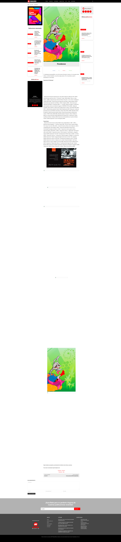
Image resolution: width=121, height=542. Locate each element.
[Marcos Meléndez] (84, 8)
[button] (92, 1)
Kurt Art (46, 475)
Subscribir (76, 508)
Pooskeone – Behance (61, 470)
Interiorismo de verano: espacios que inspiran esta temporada (37, 61)
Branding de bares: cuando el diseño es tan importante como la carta (37, 52)
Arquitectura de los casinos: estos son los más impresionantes (85, 523)
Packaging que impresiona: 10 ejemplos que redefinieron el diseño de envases (37, 71)
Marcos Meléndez (88, 8)
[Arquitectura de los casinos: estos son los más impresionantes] (78, 523)
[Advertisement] (61, 88)
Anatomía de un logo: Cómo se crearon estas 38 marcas (85, 520)
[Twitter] (90, 1)
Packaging (30, 71)
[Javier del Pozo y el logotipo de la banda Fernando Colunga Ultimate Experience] (78, 526)
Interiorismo (30, 34)
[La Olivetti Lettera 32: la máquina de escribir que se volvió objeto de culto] (31, 42)
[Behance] (33, 105)
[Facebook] (85, 1)
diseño (29, 43)
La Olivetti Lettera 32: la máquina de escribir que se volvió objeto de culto (37, 42)
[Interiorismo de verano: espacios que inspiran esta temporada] (31, 61)
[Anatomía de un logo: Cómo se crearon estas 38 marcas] (78, 520)
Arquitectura (30, 62)
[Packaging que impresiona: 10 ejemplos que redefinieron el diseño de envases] (31, 70)
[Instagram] (87, 1)
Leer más (35, 46)
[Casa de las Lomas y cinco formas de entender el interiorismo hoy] (31, 33)
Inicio (28, 4)
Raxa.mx (78, 536)
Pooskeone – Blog (61, 472)
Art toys (31, 4)
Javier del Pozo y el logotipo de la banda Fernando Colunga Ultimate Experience (84, 527)
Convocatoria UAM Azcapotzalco (72, 475)
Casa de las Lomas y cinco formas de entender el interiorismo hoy (37, 33)
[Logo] (32, 1)
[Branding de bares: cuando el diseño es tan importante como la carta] (31, 52)
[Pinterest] (88, 1)
